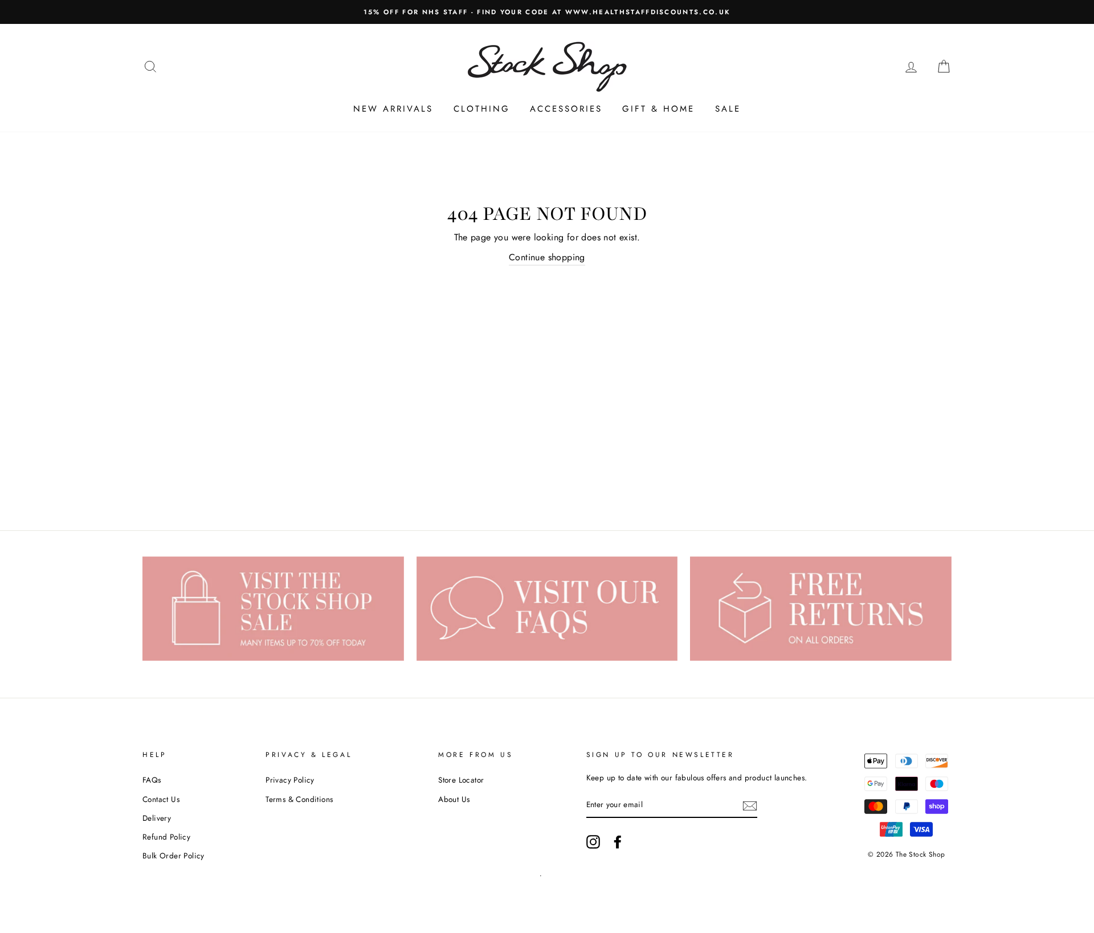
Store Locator (461, 779)
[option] (547, 12)
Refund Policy (166, 836)
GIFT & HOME (658, 109)
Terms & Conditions (299, 799)
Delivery (156, 818)
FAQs (151, 779)
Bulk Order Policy (173, 855)
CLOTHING (482, 109)
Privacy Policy (290, 779)
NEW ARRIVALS (393, 109)
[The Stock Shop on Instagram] (593, 842)
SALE (728, 109)
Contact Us (160, 799)
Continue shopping (547, 257)
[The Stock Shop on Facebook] (617, 842)
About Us (454, 799)
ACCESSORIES (566, 109)
